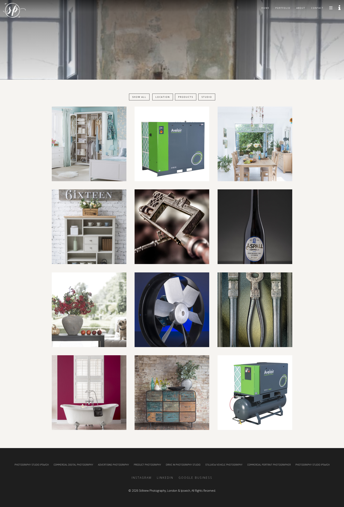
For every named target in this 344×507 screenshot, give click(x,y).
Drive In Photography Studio (183, 464)
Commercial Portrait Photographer (269, 464)
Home (265, 8)
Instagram (142, 478)
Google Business (195, 478)
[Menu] (330, 7)
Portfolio (282, 8)
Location (162, 96)
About (300, 8)
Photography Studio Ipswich (32, 464)
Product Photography (147, 464)
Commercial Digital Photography (73, 464)
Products (185, 96)
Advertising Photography (113, 464)
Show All (139, 96)
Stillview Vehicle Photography (223, 464)
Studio (206, 96)
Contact (317, 8)
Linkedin (165, 478)
